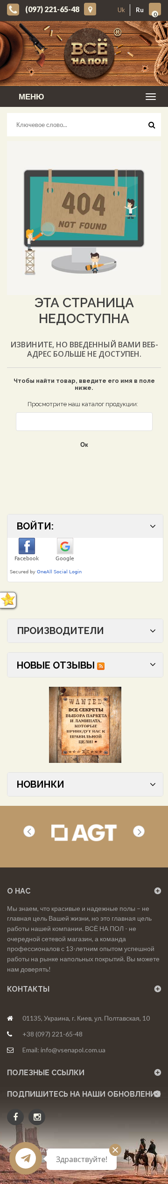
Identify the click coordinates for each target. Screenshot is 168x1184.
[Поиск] (151, 127)
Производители (60, 630)
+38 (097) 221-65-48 (52, 1034)
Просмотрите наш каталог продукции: (83, 404)
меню (31, 96)
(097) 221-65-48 (52, 9)
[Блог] (85, 725)
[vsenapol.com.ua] (91, 53)
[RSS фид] (101, 665)
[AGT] (84, 833)
